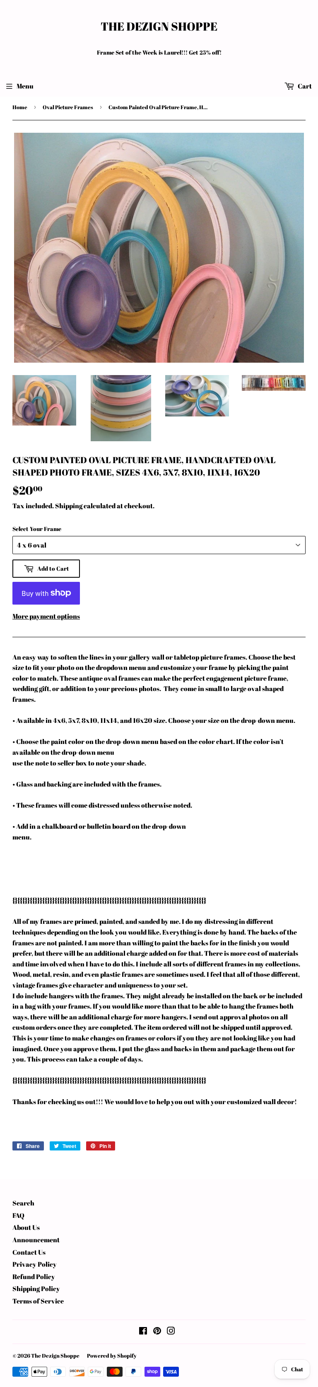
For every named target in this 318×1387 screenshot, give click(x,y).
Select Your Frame (36, 529)
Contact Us (29, 1252)
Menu (25, 86)
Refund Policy (33, 1276)
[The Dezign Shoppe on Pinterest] (157, 1331)
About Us (26, 1227)
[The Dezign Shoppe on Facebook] (143, 1331)
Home (19, 107)
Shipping (68, 505)
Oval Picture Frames (68, 107)
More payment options (46, 616)
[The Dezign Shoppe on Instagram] (171, 1331)
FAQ (18, 1215)
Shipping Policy (36, 1288)
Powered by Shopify (112, 1355)
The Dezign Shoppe (159, 26)
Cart (304, 86)
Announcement (36, 1239)
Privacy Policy (34, 1264)
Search (23, 1203)
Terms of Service (38, 1301)
